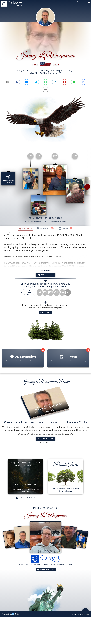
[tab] (25, 228)
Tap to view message (27, 498)
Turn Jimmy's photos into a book (45, 218)
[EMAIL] (64, 82)
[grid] (45, 188)
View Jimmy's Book (45, 439)
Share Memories (47, 569)
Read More (45, 270)
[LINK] (45, 89)
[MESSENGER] (26, 82)
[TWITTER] (36, 82)
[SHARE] (83, 82)
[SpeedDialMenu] (85, 611)
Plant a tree (45, 312)
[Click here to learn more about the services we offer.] (45, 559)
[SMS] (74, 82)
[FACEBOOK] (17, 82)
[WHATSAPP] (45, 82)
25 (43, 350)
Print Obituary (47, 275)
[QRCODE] (7, 82)
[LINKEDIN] (55, 82)
